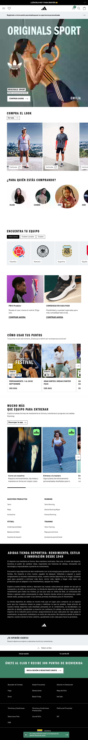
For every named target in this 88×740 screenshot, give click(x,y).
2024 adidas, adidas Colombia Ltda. (44, 737)
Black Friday (36, 696)
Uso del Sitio (36, 716)
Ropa (9, 509)
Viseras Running (50, 514)
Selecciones (13, 237)
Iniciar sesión (24, 654)
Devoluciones (36, 691)
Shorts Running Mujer (52, 509)
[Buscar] (79, 8)
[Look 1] (25, 147)
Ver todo (11, 118)
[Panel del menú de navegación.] (3, 8)
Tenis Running (49, 504)
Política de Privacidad (64, 708)
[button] (24, 368)
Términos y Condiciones (16, 708)
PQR (9, 722)
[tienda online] (44, 9)
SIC (58, 716)
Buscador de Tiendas (15, 685)
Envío (10, 696)
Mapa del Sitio (62, 691)
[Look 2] (61, 147)
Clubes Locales (28, 237)
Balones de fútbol (13, 532)
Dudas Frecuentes (38, 685)
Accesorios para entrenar (53, 537)
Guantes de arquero (14, 537)
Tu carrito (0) (64, 654)
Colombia (47, 731)
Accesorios (11, 514)
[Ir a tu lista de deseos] (9, 8)
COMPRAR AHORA (17, 317)
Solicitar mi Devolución (65, 685)
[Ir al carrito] (84, 8)
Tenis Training (49, 527)
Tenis (9, 504)
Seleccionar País (13, 716)
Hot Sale (60, 696)
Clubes (41, 237)
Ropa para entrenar (51, 532)
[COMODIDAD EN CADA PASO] (62, 298)
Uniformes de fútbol (14, 527)
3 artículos (13, 167)
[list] (44, 148)
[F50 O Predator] (25, 298)
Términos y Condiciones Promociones (40, 709)
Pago (9, 691)
